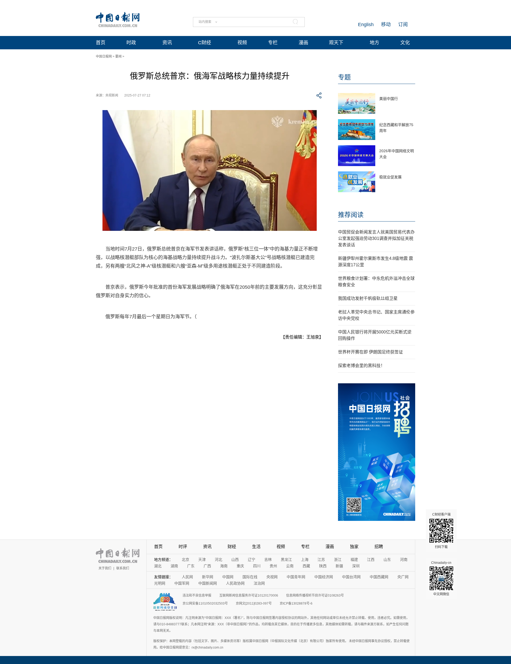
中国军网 (181, 583)
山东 (387, 559)
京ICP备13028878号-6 (296, 603)
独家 (354, 546)
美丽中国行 (388, 98)
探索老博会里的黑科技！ (361, 365)
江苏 (321, 559)
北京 (185, 559)
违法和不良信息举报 (197, 595)
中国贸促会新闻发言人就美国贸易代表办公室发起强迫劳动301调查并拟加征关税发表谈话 (376, 238)
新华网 (207, 577)
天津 (202, 559)
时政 (131, 42)
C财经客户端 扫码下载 (441, 531)
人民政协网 (235, 583)
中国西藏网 (379, 577)
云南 (290, 566)
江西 (370, 559)
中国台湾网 (351, 577)
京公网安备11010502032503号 (205, 603)
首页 (100, 42)
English (366, 24)
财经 (232, 546)
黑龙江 (286, 559)
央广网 (403, 577)
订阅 (403, 24)
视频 (242, 42)
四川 (257, 566)
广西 (207, 566)
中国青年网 (296, 577)
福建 (354, 559)
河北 (218, 559)
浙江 (337, 559)
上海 (304, 559)
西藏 (306, 566)
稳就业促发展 (390, 177)
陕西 (323, 566)
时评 (183, 546)
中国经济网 (323, 577)
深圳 (356, 566)
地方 (374, 42)
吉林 (268, 559)
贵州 (273, 566)
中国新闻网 (207, 583)
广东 (191, 566)
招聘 (378, 546)
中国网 (227, 577)
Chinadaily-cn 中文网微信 (441, 578)
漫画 (303, 42)
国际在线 (249, 577)
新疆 (339, 566)
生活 (256, 546)
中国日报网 (104, 56)
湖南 (174, 566)
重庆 (240, 566)
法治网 (259, 583)
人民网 (187, 577)
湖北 (158, 566)
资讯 (167, 42)
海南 (224, 566)
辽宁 (251, 559)
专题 (344, 77)
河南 (403, 559)
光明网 (159, 583)
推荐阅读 (351, 214)
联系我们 (122, 568)
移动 (386, 24)
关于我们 (104, 568)
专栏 (273, 42)
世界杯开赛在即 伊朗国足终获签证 (370, 352)
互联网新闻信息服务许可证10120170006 (248, 595)
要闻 (118, 56)
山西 (235, 559)
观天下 (336, 42)
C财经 (204, 42)
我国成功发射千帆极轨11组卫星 (368, 298)
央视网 (272, 577)
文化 (405, 42)
